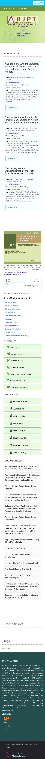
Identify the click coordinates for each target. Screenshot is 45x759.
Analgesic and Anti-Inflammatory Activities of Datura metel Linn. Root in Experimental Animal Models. (22, 67)
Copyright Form (17, 367)
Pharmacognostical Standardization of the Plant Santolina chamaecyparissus (20, 171)
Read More (12, 107)
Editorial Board (31, 744)
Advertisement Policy (13, 316)
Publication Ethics (11, 326)
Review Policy (10, 332)
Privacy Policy (10, 312)
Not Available (14, 82)
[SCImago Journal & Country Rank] (17, 293)
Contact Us (22, 8)
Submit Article (15, 348)
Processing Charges (17, 381)
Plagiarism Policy (11, 322)
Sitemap (7, 747)
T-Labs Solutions (18, 756)
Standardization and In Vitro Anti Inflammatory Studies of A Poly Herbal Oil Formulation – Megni (22, 120)
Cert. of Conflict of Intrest (21, 374)
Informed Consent (11, 306)
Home (6, 744)
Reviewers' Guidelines (13, 329)
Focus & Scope (10, 302)
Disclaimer (8, 319)
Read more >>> (36, 269)
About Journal (9, 8)
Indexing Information (19, 387)
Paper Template (16, 361)
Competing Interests (13, 309)
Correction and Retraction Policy (17, 336)
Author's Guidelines (18, 354)
